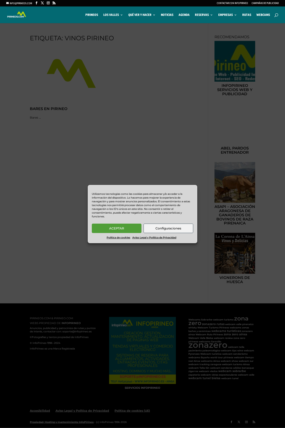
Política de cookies (118, 237)
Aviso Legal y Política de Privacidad (154, 237)
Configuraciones (168, 228)
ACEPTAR (116, 228)
